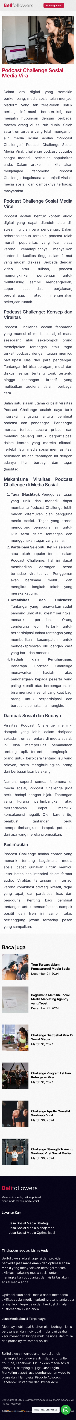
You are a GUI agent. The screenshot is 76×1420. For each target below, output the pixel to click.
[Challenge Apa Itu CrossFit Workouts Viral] (15, 1125)
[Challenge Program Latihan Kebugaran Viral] (15, 1087)
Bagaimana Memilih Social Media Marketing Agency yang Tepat (50, 999)
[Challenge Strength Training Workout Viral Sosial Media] (15, 1164)
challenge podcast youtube (49, 151)
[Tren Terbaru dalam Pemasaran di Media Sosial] (15, 979)
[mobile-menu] (69, 5)
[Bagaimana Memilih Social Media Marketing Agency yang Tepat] (15, 1011)
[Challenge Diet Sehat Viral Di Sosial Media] (15, 1049)
